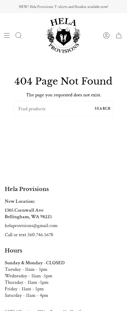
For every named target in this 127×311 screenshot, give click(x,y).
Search (102, 108)
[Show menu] (6, 35)
